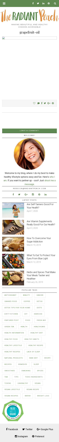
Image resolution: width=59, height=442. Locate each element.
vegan (38, 383)
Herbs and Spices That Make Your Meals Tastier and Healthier (41, 275)
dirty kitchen (11, 314)
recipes (8, 364)
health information (14, 333)
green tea (9, 327)
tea (6, 377)
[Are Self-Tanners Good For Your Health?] (13, 217)
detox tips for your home (17, 308)
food (27, 320)
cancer (40, 295)
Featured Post (11, 320)
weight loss (43, 396)
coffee (27, 301)
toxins (7, 383)
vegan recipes (11, 396)
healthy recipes (12, 352)
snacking (26, 371)
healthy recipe (35, 345)
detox (40, 301)
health (24, 327)
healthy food (11, 339)
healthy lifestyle (13, 345)
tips (16, 377)
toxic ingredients (34, 377)
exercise (38, 314)
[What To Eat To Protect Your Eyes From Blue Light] (13, 267)
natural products (13, 358)
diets (39, 308)
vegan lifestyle (12, 389)
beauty (26, 295)
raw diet (33, 358)
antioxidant (10, 295)
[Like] (34, 103)
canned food (10, 301)
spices (40, 371)
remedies (22, 364)
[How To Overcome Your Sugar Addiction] (13, 250)
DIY (25, 314)
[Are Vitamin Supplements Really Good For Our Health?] (13, 233)
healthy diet (37, 333)
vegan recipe (32, 389)
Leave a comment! (29, 131)
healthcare (39, 327)
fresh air (41, 320)
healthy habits (31, 339)
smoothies (9, 371)
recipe (47, 358)
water (28, 396)
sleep (36, 364)
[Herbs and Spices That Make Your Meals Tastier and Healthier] (13, 284)
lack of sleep (33, 352)
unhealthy (23, 383)
